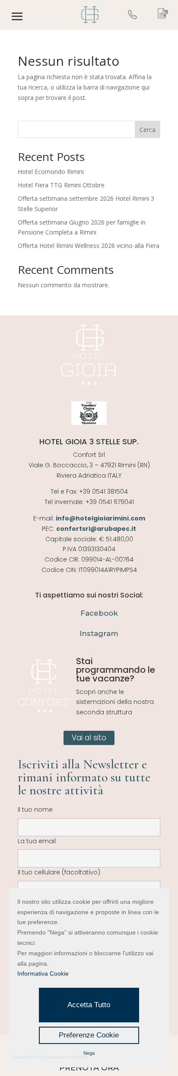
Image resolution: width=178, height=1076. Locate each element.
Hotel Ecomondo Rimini (51, 171)
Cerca (148, 129)
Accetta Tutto (88, 1005)
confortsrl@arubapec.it (96, 528)
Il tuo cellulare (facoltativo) (59, 872)
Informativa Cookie (43, 973)
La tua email (37, 841)
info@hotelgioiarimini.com (100, 518)
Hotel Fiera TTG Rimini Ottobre (61, 185)
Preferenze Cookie (89, 1035)
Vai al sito (89, 737)
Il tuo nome (35, 809)
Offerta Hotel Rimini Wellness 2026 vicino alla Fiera (88, 245)
